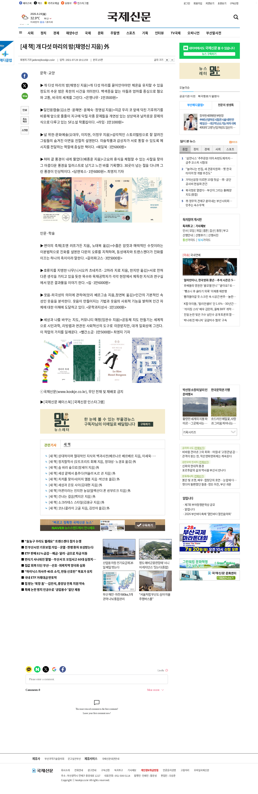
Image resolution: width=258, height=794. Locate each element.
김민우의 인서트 (195, 462)
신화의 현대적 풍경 (193, 466)
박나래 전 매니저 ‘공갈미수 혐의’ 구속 (205, 320)
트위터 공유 (24, 86)
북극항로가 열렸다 (208, 96)
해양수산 (72, 32)
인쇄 (24, 110)
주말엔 (114, 32)
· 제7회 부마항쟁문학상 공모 (199, 505)
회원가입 (198, 3)
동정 (219, 230)
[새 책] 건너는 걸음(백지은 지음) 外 (72, 496)
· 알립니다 (189, 509)
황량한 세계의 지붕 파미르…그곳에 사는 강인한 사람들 (195, 423)
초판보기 (222, 3)
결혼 (205, 230)
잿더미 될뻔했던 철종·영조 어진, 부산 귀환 (206, 484)
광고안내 (92, 770)
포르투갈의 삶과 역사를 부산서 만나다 (204, 470)
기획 (145, 32)
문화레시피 (193, 476)
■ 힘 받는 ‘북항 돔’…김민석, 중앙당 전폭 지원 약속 (53, 583)
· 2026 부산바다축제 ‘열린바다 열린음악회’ (207, 514)
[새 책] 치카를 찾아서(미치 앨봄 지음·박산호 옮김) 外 (84, 479)
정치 (44, 32)
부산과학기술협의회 (54, 758)
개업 (198, 230)
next (237, 537)
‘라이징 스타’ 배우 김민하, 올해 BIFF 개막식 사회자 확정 (216, 309)
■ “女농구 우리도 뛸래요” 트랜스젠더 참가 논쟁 (51, 541)
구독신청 (234, 3)
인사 (185, 230)
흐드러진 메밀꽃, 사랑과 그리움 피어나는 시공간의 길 (223, 423)
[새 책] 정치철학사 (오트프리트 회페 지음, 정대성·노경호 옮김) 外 (92, 461)
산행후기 (201, 235)
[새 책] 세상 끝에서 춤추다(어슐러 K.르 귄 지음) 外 (82, 473)
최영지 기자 (26, 59)
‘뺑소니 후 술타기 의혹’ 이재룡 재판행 (205, 291)
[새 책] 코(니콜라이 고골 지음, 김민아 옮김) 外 (79, 508)
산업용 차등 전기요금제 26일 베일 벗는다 (118, 565)
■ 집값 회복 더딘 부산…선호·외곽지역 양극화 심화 (53, 565)
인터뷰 (159, 32)
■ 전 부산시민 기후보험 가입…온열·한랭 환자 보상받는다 (57, 547)
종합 (185, 149)
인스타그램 (82, 3)
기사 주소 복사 (24, 120)
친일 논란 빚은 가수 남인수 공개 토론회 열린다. (211, 314)
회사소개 (65, 770)
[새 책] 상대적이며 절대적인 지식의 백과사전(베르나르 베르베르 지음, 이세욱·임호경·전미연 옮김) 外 (116, 455)
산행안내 (188, 235)
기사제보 (132, 770)
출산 (212, 230)
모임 (192, 230)
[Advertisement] (209, 355)
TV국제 (176, 32)
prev (182, 537)
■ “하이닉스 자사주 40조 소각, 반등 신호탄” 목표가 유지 (56, 571)
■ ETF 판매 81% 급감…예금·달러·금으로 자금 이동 (54, 553)
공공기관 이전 (187, 96)
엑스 (40, 3)
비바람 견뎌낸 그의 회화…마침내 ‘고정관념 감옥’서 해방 (214, 452)
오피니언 (193, 32)
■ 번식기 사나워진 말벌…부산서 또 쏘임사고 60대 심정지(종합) (61, 559)
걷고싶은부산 (74, 758)
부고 (225, 230)
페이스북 (27, 3)
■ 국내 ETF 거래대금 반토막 (39, 577)
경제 (56, 32)
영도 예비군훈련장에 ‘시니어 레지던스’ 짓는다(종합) (154, 565)
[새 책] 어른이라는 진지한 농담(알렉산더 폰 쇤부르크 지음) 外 (90, 490)
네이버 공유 (24, 96)
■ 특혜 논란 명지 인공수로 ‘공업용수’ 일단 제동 (50, 589)
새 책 (67, 444)
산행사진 (213, 235)
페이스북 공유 (24, 76)
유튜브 (68, 3)
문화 (101, 32)
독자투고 (118, 770)
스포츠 (130, 32)
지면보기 (210, 3)
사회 (31, 32)
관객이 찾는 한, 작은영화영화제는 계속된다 (207, 456)
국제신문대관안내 (110, 758)
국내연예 (192, 255)
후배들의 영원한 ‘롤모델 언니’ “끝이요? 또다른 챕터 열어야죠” (219, 285)
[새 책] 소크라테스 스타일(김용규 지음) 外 (76, 502)
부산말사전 (213, 32)
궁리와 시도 (193, 448)
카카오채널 (53, 3)
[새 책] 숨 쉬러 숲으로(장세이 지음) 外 (74, 467)
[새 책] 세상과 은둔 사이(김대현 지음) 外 (75, 484)
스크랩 (24, 130)
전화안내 (78, 770)
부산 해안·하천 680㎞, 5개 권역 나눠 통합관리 (118, 596)
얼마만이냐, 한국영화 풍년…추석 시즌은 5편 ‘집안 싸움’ (216, 280)
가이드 (189, 240)
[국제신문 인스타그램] (89, 401)
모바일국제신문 (201, 770)
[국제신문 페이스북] (58, 401)
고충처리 (185, 770)
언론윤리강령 (169, 770)
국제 (88, 32)
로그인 (187, 3)
